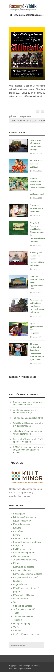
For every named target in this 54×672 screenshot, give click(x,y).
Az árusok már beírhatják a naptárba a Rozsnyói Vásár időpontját (37, 306)
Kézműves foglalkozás (23, 567)
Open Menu (42, 7)
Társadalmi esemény (23, 616)
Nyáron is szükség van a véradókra (36, 208)
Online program (20, 599)
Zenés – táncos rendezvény (26, 634)
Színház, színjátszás (22, 606)
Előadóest (18, 531)
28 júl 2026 (37, 215)
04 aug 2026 (37, 171)
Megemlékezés (20, 584)
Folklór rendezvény (22, 549)
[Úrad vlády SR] (27, 477)
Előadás (17, 528)
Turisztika (17, 620)
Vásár (16, 627)
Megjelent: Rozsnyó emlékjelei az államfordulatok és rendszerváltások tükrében (37, 232)
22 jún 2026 (37, 316)
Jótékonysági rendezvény (25, 560)
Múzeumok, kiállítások (23, 595)
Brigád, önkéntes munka (24, 517)
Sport (15, 602)
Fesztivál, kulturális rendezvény (27, 542)
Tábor (16, 613)
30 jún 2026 (37, 246)
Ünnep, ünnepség (21, 623)
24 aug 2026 (37, 154)
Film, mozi (18, 545)
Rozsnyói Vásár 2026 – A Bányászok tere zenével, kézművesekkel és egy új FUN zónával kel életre (28, 121)
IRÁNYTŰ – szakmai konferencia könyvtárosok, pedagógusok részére (28, 449)
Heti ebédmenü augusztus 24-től (28, 418)
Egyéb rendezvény (22, 521)
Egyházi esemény (21, 524)
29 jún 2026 (37, 269)
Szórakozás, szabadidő (24, 609)
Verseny (17, 631)
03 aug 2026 (37, 198)
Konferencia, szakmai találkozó (27, 574)
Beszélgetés (19, 514)
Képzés (16, 563)
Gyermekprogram (21, 556)
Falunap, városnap (22, 538)
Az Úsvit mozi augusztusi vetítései (36, 164)
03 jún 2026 (37, 363)
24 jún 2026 (37, 293)
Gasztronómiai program (24, 553)
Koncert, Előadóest (22, 570)
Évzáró (16, 535)
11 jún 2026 (37, 337)
